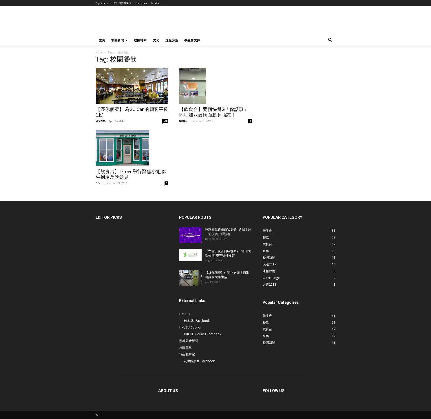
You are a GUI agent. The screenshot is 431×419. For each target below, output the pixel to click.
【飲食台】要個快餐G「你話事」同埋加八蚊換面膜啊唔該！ (213, 112)
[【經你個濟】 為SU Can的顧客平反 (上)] (132, 86)
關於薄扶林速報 (122, 3)
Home (99, 52)
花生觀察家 (187, 354)
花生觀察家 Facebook (199, 361)
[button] (330, 40)
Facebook (141, 3)
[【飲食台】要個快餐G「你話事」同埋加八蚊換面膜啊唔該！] (215, 86)
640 (165, 121)
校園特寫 (140, 40)
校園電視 (185, 347)
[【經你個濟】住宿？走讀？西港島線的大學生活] (190, 278)
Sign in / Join (103, 3)
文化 (156, 40)
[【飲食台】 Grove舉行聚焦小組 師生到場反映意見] (132, 148)
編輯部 (183, 121)
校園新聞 (117, 40)
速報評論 (171, 40)
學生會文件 (192, 40)
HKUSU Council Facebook (202, 334)
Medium (156, 3)
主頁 (102, 40)
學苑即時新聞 (188, 341)
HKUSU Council (190, 327)
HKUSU (184, 314)
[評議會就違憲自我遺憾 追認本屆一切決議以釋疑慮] (190, 235)
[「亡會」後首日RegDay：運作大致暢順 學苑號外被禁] (190, 255)
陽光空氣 (101, 121)
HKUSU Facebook (197, 320)
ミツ (98, 183)
